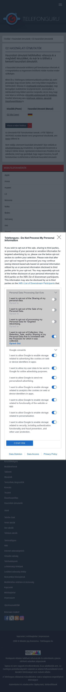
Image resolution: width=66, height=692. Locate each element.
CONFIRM (19, 443)
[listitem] (33, 292)
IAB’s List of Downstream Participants (37, 283)
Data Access (33, 454)
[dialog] (33, 346)
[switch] (54, 299)
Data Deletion (15, 454)
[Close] (60, 238)
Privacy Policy (50, 454)
